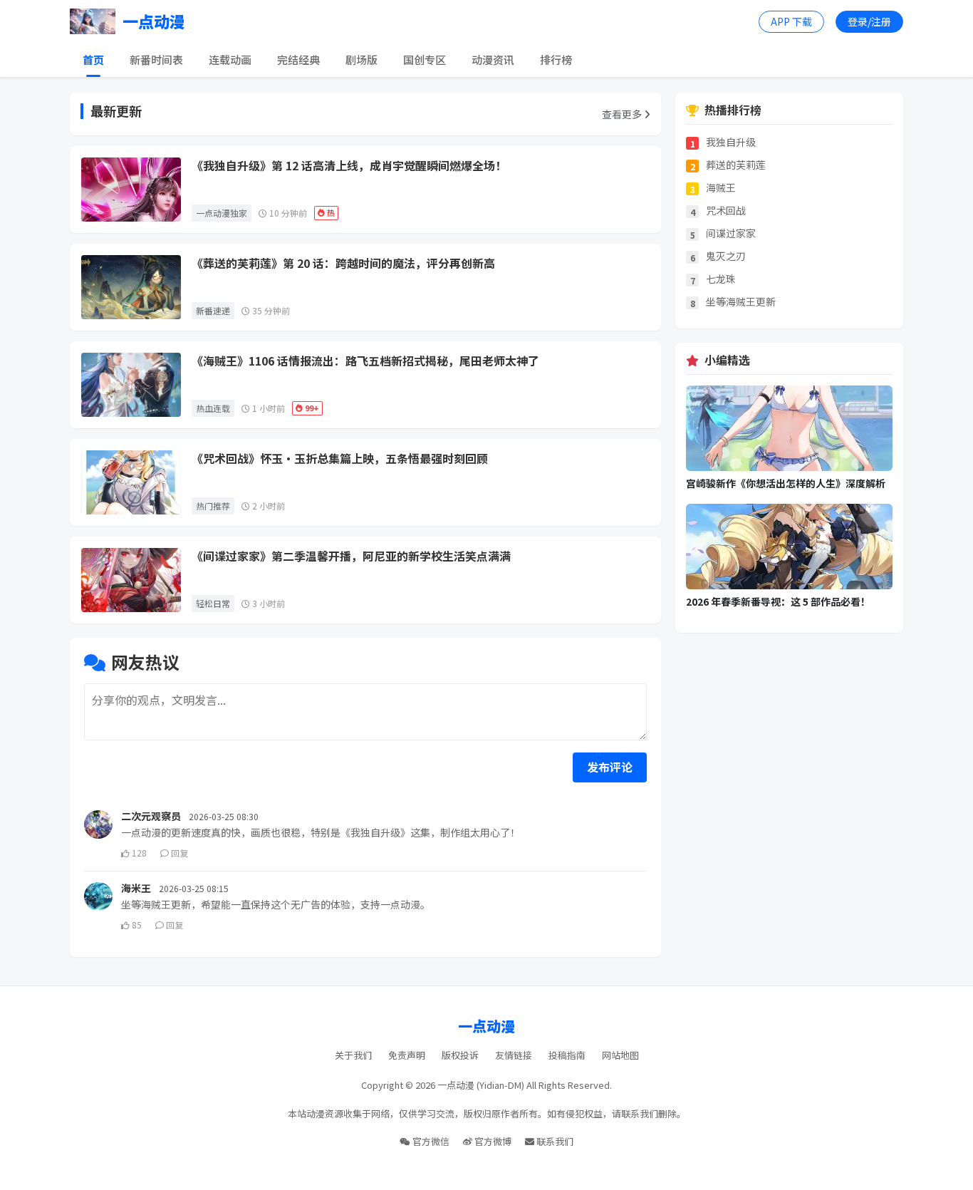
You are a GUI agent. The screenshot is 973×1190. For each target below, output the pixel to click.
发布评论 (610, 766)
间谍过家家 (731, 233)
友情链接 (513, 1055)
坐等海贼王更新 (741, 302)
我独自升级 (731, 142)
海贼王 (721, 188)
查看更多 (623, 114)
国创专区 (424, 59)
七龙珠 (721, 279)
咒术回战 (726, 210)
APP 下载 (791, 21)
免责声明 (406, 1055)
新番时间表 (156, 59)
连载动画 (230, 59)
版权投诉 (460, 1055)
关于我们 (353, 1055)
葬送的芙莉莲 (736, 165)
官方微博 (491, 1141)
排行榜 (556, 59)
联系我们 (553, 1141)
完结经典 (298, 59)
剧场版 (361, 59)
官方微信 (429, 1141)
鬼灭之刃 (726, 256)
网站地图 (620, 1055)
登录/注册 (869, 21)
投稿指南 (567, 1055)
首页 (93, 59)
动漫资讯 (493, 59)
